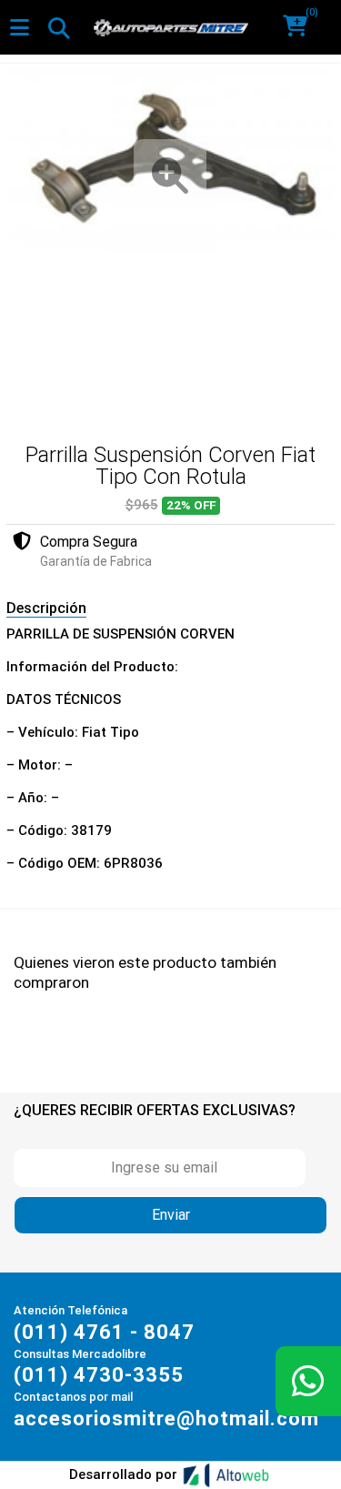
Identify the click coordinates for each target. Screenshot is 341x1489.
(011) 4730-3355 (99, 1374)
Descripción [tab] (46, 608)
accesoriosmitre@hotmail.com (166, 1418)
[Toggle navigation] (58, 27)
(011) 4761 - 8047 (104, 1332)
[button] (301, 27)
